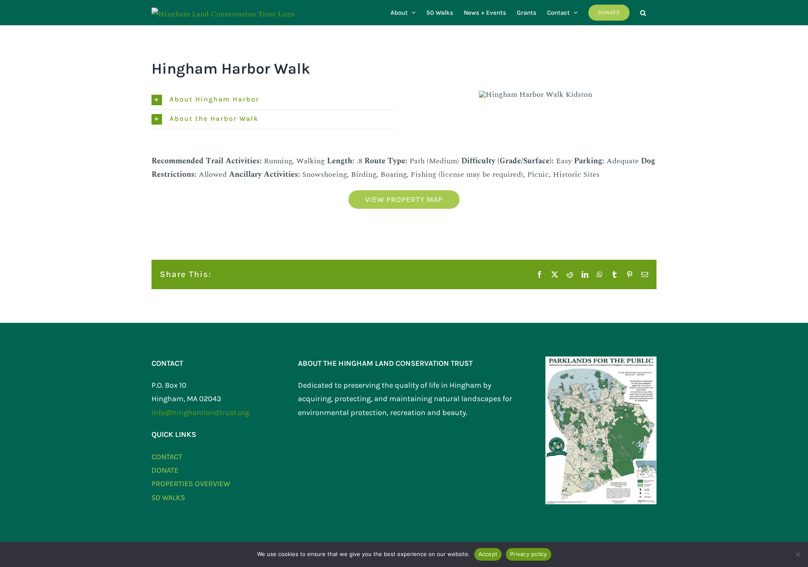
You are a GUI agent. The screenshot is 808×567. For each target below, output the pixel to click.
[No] (797, 554)
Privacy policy (528, 554)
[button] (643, 12)
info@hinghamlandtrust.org (200, 412)
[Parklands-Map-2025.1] (600, 360)
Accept (488, 554)
